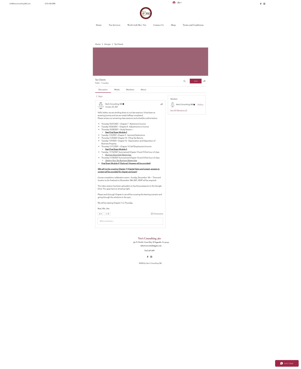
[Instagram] (264, 4)
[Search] (184, 81)
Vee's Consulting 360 (149, 238)
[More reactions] (107, 213)
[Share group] (204, 81)
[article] (130, 164)
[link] (103, 89)
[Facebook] (261, 4)
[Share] (161, 104)
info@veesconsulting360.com (19, 3)
